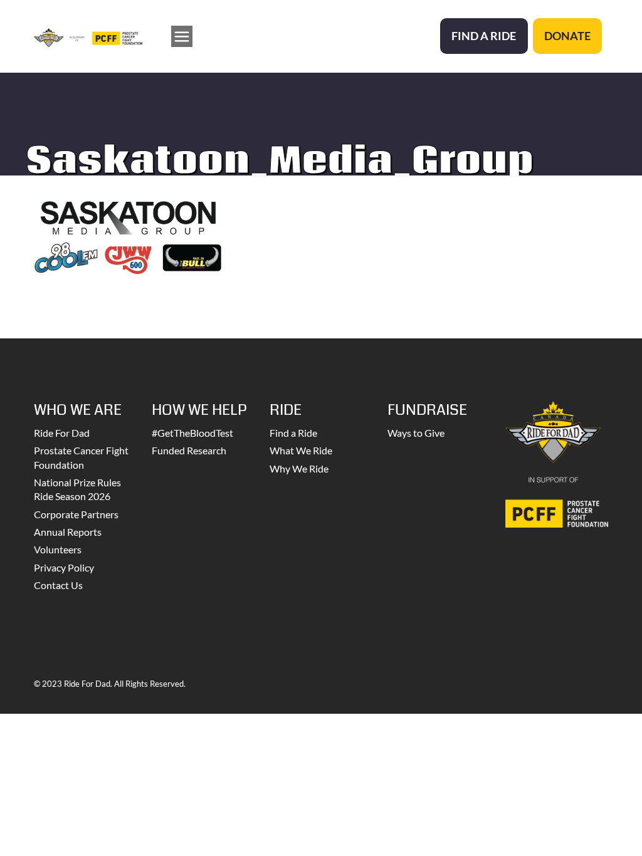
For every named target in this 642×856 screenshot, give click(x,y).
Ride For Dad (62, 433)
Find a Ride (293, 433)
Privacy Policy (64, 567)
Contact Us (58, 585)
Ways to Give (416, 433)
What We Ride (301, 450)
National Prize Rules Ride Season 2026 (77, 489)
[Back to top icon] (582, 830)
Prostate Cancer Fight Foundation (81, 457)
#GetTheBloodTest (192, 433)
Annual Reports (68, 532)
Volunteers (58, 549)
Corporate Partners (76, 514)
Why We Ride (299, 468)
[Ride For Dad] (88, 36)
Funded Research (189, 450)
